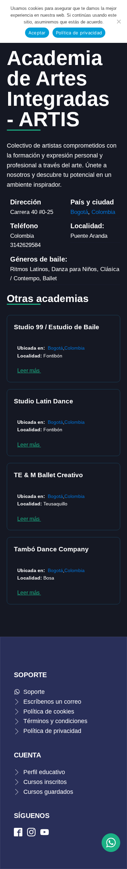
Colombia (103, 212)
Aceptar (37, 32)
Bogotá (79, 212)
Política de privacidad (79, 32)
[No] (118, 21)
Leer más (29, 370)
